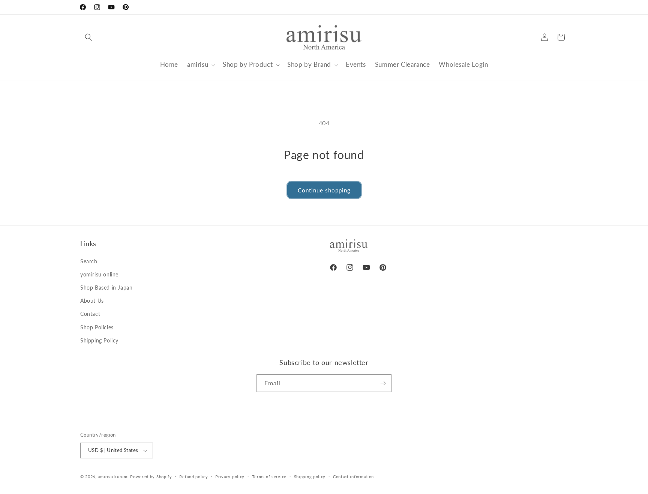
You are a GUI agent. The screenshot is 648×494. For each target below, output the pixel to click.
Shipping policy (310, 476)
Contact (90, 314)
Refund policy (193, 476)
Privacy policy (229, 476)
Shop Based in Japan (106, 287)
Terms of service (269, 476)
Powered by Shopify (151, 476)
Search (89, 261)
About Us (92, 300)
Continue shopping (324, 190)
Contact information (353, 476)
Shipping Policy (99, 340)
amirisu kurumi (113, 476)
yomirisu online (99, 274)
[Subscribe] (383, 383)
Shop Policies (97, 327)
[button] (88, 37)
